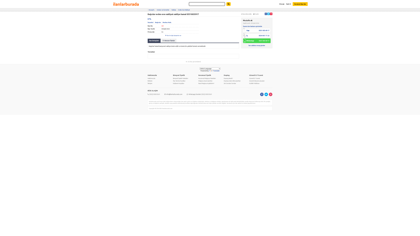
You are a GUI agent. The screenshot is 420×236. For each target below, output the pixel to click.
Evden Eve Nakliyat (184, 10)
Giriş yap (281, 4)
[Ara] (228, 4)
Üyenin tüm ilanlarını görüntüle (252, 26)
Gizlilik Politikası (254, 83)
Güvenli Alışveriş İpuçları (257, 81)
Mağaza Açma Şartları (205, 81)
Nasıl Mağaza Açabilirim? (206, 83)
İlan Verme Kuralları (179, 81)
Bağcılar (158, 22)
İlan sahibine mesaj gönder (256, 45)
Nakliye (174, 10)
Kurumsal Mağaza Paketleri (207, 78)
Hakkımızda (151, 78)
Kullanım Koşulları (178, 83)
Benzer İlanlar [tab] (169, 41)
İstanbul (150, 22)
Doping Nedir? (228, 78)
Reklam (150, 81)
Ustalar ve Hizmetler (163, 10)
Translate (216, 71)
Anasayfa (151, 10)
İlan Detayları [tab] (154, 41)
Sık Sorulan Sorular (230, 83)
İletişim (150, 83)
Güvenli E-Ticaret (254, 78)
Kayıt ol (288, 4)
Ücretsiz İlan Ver (300, 4)
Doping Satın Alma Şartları (232, 81)
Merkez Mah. (167, 22)
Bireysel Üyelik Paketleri (180, 78)
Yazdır (257, 14)
